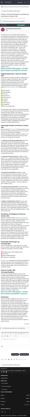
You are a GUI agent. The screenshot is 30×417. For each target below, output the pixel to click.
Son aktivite (4, 389)
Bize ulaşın (3, 370)
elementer (25, 298)
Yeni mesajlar (5, 383)
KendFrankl (26, 404)
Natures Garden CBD (12, 87)
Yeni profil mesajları (6, 386)
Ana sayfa (3, 372)
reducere (6, 260)
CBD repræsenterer (21, 217)
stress (6, 158)
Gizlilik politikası (18, 370)
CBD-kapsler (13, 129)
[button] (1, 2)
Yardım (23, 370)
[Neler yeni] (24, 2)
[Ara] (28, 2)
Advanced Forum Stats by (14, 415)
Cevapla (27, 324)
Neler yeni (4, 380)
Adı (2, 346)
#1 (28, 25)
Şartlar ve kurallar (10, 370)
